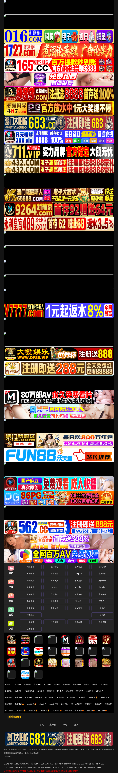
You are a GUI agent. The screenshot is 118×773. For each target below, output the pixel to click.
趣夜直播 (18, 697)
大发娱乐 (60, 697)
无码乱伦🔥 (31, 704)
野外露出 (102, 587)
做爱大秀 (98, 704)
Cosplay (78, 573)
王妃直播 (89, 691)
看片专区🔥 (57, 710)
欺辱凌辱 (30, 587)
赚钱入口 (68, 710)
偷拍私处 (8, 697)
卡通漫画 (30, 608)
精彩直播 (50, 691)
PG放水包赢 (29, 691)
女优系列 (54, 594)
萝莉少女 (102, 566)
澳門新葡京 (71, 697)
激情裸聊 (8, 704)
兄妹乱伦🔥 (45, 710)
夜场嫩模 (28, 697)
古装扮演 (30, 594)
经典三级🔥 (21, 710)
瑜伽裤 (78, 601)
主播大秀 (79, 691)
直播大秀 (108, 704)
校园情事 (54, 622)
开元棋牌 (27, 684)
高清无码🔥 (79, 710)
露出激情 (54, 608)
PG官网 (18, 684)
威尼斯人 (8, 684)
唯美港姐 (78, 580)
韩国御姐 (54, 580)
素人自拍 (102, 573)
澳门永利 (47, 684)
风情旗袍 (30, 601)
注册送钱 (66, 684)
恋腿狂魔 (102, 594)
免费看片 (88, 704)
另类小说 (30, 629)
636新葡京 (105, 697)
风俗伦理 (102, 622)
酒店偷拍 (69, 691)
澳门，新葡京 (76, 704)
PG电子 (57, 684)
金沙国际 (64, 704)
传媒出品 (30, 615)
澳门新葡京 (49, 697)
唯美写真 (78, 608)
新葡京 (95, 684)
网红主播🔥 (102, 710)
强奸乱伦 (54, 566)
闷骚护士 (102, 601)
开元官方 (42, 704)
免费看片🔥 (93, 697)
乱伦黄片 (99, 691)
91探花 (54, 587)
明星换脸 (54, 601)
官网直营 (37, 684)
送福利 (86, 684)
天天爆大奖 (53, 704)
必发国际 (38, 697)
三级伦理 (30, 573)
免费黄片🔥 (19, 704)
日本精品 (54, 573)
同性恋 (102, 615)
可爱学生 (78, 594)
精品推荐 (30, 566)
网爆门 (102, 608)
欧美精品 (78, 566)
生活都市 (30, 622)
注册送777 (77, 684)
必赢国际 (8, 691)
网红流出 (78, 587)
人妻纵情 (78, 622)
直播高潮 (40, 691)
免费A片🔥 (33, 710)
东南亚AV (102, 580)
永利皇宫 (82, 697)
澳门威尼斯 (9, 710)
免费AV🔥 (91, 710)
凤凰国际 (18, 691)
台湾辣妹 (30, 580)
